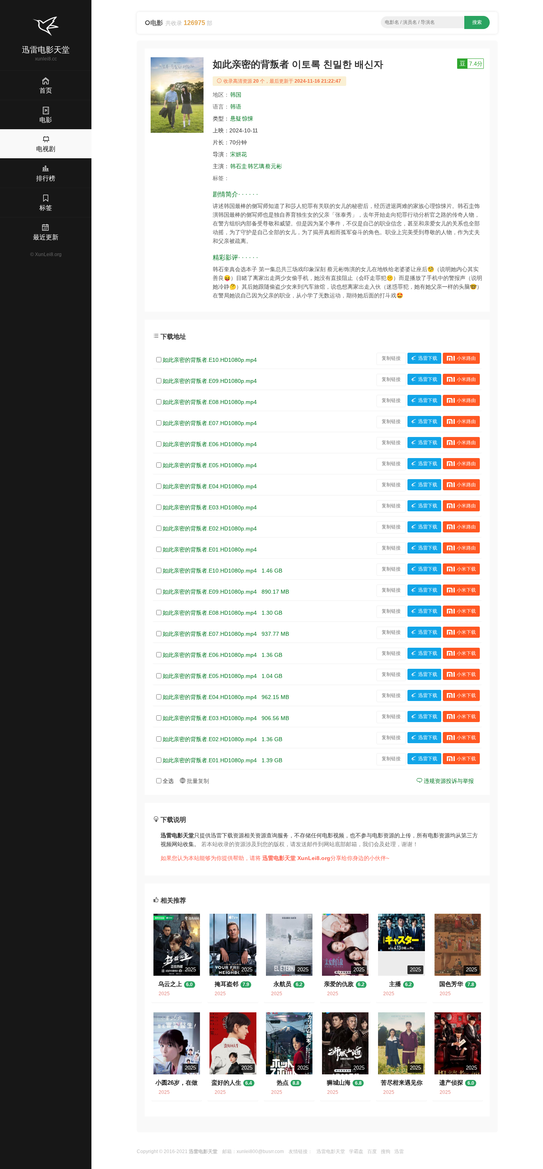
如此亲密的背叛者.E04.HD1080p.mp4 (210, 486)
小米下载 (466, 569)
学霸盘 (356, 1151)
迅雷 (399, 1151)
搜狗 (385, 1151)
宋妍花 (238, 154)
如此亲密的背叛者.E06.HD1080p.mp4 (210, 444)
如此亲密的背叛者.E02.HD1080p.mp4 (210, 528)
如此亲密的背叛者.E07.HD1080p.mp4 (210, 423)
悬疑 (235, 118)
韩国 (235, 94)
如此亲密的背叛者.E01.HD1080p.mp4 (210, 549)
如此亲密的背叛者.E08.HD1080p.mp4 (210, 402)
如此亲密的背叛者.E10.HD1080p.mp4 (210, 360)
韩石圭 (238, 166)
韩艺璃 (256, 166)
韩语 (235, 106)
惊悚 (247, 118)
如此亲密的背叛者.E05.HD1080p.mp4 (210, 465)
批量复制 (197, 781)
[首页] (45, 26)
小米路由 (466, 358)
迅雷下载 (427, 358)
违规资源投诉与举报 (448, 781)
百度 (372, 1151)
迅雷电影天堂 (330, 1151)
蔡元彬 (273, 166)
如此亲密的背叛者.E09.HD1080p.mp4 (210, 381)
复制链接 (391, 358)
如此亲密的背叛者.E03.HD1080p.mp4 (210, 507)
